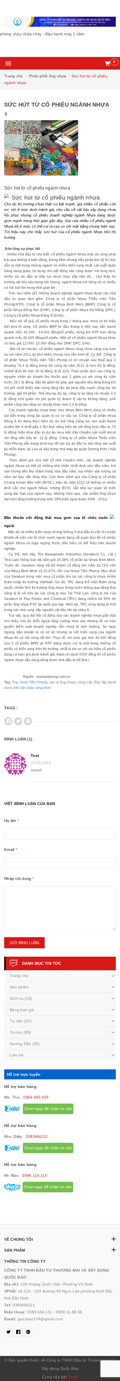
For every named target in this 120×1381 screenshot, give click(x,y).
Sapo (73, 1377)
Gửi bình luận (24, 943)
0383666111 (37, 1136)
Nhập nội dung (19, 878)
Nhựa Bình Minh (69, 304)
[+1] (28, 721)
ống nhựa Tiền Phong (29, 682)
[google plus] (28, 1332)
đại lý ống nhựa (62, 682)
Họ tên (11, 820)
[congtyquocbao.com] (60, 22)
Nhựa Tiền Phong (85, 571)
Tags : (11, 708)
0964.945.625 (36, 1097)
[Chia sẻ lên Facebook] (8, 721)
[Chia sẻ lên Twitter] (18, 721)
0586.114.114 (34, 1175)
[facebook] (18, 1332)
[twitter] (8, 1332)
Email (10, 849)
